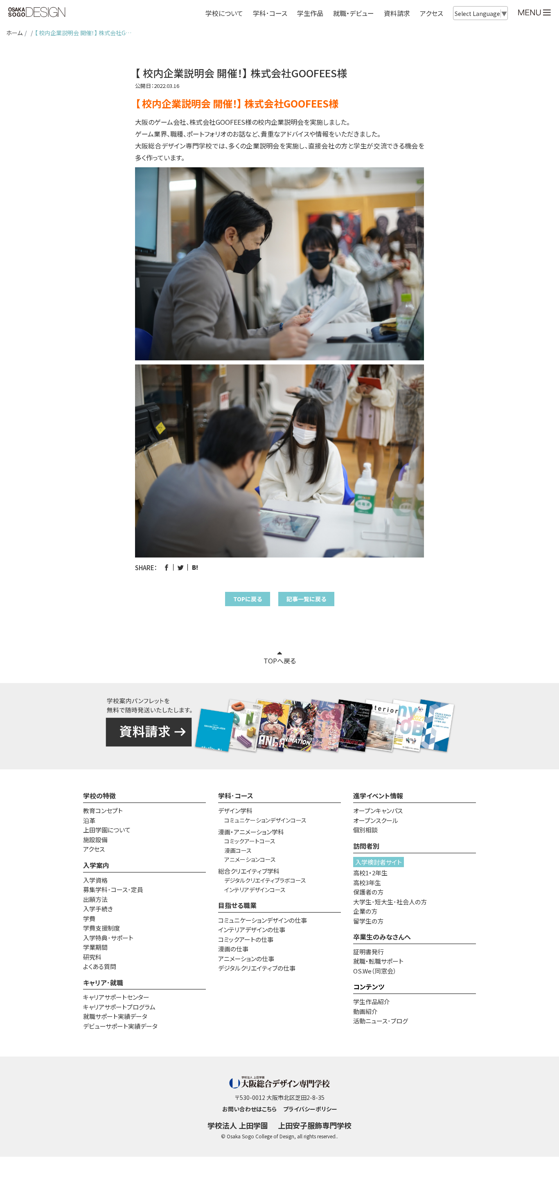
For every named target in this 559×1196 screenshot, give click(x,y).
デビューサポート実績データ (120, 1026)
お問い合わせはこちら (249, 1109)
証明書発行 (368, 951)
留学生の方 (368, 921)
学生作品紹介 (371, 1001)
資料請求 (397, 13)
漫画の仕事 (233, 948)
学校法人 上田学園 (237, 1125)
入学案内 (96, 865)
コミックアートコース (249, 841)
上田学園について (107, 829)
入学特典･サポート (108, 937)
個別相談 (365, 829)
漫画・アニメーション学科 (251, 831)
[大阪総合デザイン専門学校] (36, 13)
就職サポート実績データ (115, 1016)
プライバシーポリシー (310, 1109)
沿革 (89, 820)
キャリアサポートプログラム (119, 1007)
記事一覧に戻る (306, 599)
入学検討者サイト (378, 862)
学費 (89, 918)
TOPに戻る (247, 599)
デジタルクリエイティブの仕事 (256, 968)
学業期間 (95, 947)
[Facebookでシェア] (166, 567)
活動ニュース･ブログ (380, 1020)
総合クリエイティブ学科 (249, 871)
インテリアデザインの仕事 (251, 929)
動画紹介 (365, 1011)
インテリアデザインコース (255, 890)
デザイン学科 (235, 810)
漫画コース (238, 850)
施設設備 (95, 839)
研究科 (92, 957)
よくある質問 (99, 966)
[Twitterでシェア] (181, 567)
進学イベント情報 (378, 795)
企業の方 (365, 911)
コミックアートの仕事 (245, 939)
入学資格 (95, 880)
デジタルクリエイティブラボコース (265, 880)
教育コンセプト (103, 810)
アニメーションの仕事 (246, 958)
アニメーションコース (250, 859)
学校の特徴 (99, 795)
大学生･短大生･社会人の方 (390, 901)
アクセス (431, 13)
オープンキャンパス (378, 810)
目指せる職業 (237, 905)
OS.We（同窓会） (375, 971)
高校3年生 (367, 882)
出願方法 (95, 899)
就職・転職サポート (378, 961)
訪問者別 (366, 846)
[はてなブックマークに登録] (195, 567)
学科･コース (235, 795)
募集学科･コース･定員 (113, 889)
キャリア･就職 (103, 982)
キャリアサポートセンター (116, 997)
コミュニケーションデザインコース (265, 820)
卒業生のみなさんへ (382, 937)
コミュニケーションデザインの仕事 (262, 920)
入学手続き (98, 908)
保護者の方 (368, 892)
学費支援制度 (101, 928)
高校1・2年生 (370, 872)
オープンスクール (375, 820)
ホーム (14, 33)
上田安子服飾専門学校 (315, 1125)
